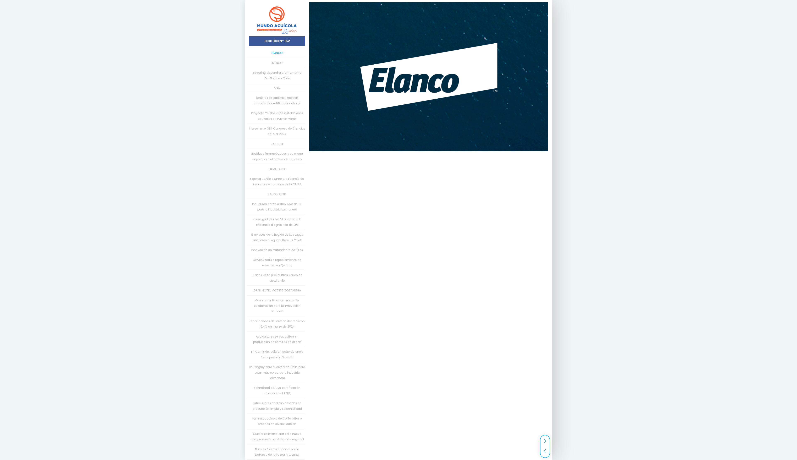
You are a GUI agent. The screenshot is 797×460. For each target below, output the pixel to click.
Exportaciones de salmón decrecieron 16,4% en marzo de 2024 (277, 324)
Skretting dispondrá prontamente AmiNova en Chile (277, 75)
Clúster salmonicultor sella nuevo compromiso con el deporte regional (277, 436)
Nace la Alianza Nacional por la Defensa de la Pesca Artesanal (277, 452)
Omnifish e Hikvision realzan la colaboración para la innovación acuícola (277, 305)
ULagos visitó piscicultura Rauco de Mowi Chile (277, 278)
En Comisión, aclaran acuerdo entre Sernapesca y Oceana (277, 354)
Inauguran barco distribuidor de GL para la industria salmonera (277, 207)
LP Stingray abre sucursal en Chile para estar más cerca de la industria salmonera (277, 372)
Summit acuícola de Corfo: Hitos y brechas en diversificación (277, 421)
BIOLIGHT (277, 144)
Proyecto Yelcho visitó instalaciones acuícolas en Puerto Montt (277, 116)
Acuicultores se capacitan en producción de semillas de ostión (277, 339)
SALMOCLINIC (277, 169)
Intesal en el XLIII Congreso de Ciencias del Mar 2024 (277, 131)
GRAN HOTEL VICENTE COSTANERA (277, 290)
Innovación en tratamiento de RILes (277, 250)
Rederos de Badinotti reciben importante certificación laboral (277, 100)
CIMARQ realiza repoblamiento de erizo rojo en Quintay (277, 262)
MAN (277, 88)
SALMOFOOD (277, 194)
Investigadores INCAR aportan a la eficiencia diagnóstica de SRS (277, 222)
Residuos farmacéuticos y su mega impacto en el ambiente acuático (277, 156)
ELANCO (277, 53)
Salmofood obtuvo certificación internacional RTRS (277, 390)
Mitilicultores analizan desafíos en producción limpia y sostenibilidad (277, 406)
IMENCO (277, 63)
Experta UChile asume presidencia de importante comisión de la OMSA (277, 181)
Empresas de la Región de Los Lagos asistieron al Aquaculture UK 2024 (277, 237)
